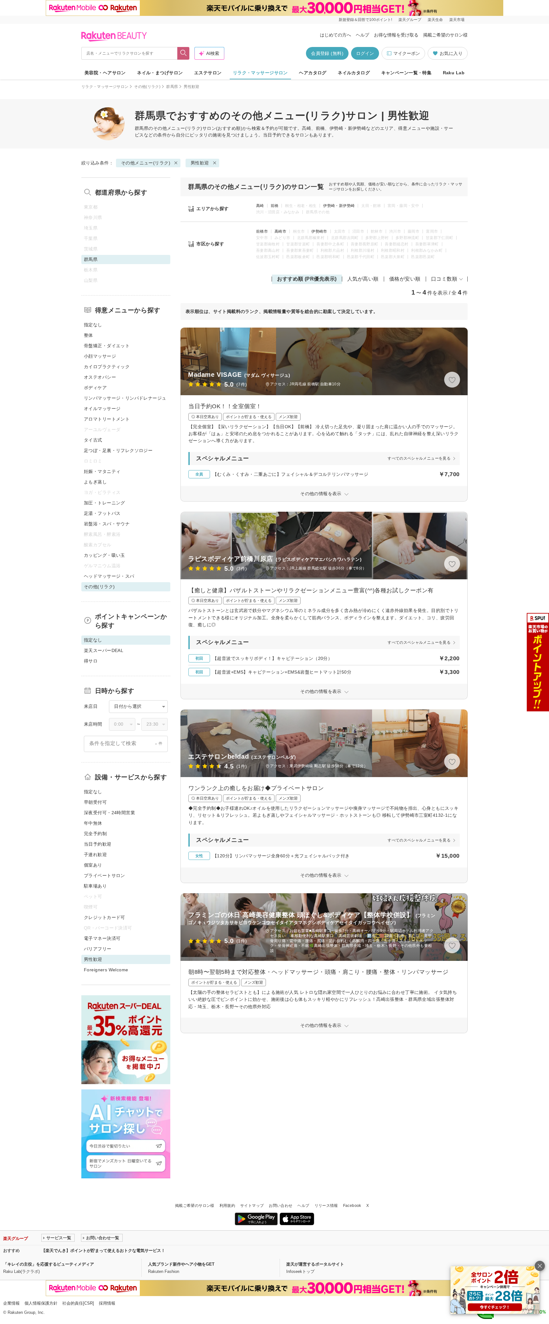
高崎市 (280, 231)
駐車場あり (95, 885)
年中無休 (93, 823)
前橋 (275, 205)
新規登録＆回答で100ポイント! (365, 19)
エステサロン (208, 72)
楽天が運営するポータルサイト (315, 1264)
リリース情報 (326, 1205)
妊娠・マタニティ (102, 471)
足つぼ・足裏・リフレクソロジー (118, 450)
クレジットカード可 (104, 917)
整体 (88, 335)
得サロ (91, 660)
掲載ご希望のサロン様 (445, 34)
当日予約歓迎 (98, 844)
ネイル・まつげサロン (160, 72)
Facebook (352, 1205)
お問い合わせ (280, 1205)
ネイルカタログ (354, 72)
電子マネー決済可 (102, 938)
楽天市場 (456, 19)
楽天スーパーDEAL (103, 650)
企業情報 (11, 1303)
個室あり (93, 865)
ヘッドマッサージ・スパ (109, 576)
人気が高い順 (363, 279)
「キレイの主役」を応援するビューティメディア (48, 1264)
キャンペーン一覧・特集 (406, 72)
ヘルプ (362, 34)
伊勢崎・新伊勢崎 (339, 205)
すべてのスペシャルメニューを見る (419, 458)
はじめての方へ (335, 34)
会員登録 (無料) (327, 53)
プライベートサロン (104, 875)
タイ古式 (93, 439)
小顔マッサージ (100, 356)
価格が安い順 (405, 279)
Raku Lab (453, 72)
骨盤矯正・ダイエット (107, 345)
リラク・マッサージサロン (260, 72)
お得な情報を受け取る (396, 34)
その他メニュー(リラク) (177, 128)
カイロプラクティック (107, 366)
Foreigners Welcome (106, 969)
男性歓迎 (200, 162)
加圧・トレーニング (104, 502)
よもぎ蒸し (95, 481)
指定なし (93, 324)
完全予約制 (95, 833)
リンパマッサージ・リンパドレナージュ (125, 398)
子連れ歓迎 (95, 854)
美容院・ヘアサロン (105, 72)
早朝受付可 (95, 802)
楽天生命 (435, 19)
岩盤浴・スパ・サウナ (107, 523)
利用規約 (227, 1205)
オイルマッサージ (102, 408)
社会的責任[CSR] (78, 1303)
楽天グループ (409, 19)
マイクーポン (406, 53)
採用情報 (107, 1303)
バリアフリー (98, 948)
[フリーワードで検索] (183, 53)
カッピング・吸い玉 (104, 555)
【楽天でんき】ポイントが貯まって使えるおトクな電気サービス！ (103, 1250)
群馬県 (172, 86)
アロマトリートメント (107, 419)
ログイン (365, 53)
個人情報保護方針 (41, 1303)
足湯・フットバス (102, 513)
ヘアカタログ (313, 72)
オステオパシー (100, 377)
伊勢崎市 (319, 231)
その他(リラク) (147, 86)
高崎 (260, 205)
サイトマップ (252, 1205)
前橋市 (262, 231)
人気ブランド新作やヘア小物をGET (181, 1264)
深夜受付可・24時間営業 (109, 812)
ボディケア (95, 387)
